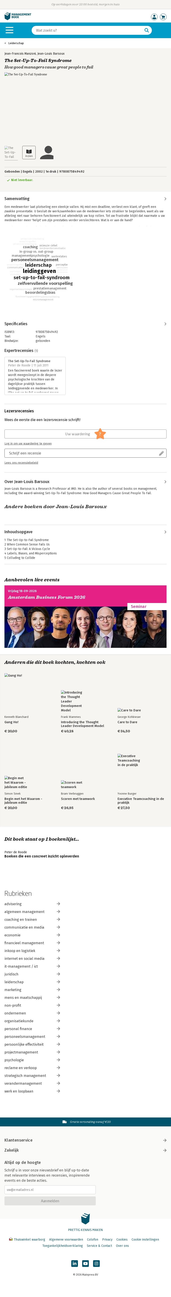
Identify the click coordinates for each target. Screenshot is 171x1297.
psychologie (14, 1060)
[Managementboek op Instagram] (96, 1263)
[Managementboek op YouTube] (85, 1263)
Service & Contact (99, 1246)
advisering (13, 904)
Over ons (122, 1246)
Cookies (122, 1239)
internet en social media (24, 958)
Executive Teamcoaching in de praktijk (141, 801)
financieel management (24, 943)
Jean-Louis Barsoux (51, 54)
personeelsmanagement (24, 1037)
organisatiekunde (18, 1021)
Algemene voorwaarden (66, 1239)
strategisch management (25, 1076)
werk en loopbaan (18, 1091)
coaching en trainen (20, 919)
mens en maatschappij (23, 997)
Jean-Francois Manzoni (20, 54)
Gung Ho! (11, 722)
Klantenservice (18, 1140)
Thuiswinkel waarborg (29, 1239)
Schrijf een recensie (25, 453)
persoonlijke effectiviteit (24, 1044)
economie (12, 935)
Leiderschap (16, 43)
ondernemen (15, 1013)
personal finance (18, 1029)
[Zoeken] (146, 30)
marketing (12, 990)
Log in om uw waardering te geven (28, 443)
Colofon (92, 1239)
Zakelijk (11, 1150)
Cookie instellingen (145, 1239)
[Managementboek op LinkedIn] (74, 1263)
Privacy (107, 1239)
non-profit (12, 1005)
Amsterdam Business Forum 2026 (47, 597)
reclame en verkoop (20, 1068)
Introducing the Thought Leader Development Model (82, 724)
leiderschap (14, 982)
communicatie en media (24, 927)
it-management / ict (21, 966)
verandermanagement (23, 1083)
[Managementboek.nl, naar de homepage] (17, 19)
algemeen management (24, 912)
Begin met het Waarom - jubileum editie (23, 801)
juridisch (11, 974)
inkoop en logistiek (19, 951)
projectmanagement (21, 1052)
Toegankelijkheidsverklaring (62, 1246)
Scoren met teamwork (78, 799)
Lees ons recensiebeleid (21, 463)
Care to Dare (127, 722)
